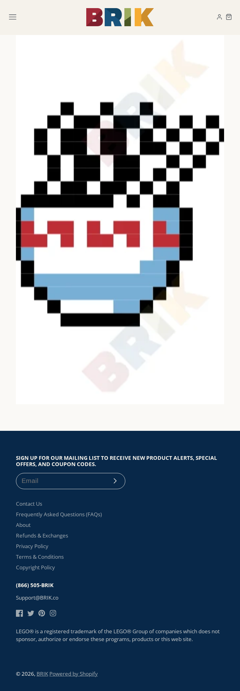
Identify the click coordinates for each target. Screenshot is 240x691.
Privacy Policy (32, 546)
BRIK (42, 673)
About (23, 524)
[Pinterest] (41, 613)
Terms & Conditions (40, 556)
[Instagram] (53, 613)
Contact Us (29, 503)
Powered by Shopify (73, 673)
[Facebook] (19, 613)
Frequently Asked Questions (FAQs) (59, 514)
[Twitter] (30, 613)
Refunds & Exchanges (42, 535)
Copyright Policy (35, 567)
